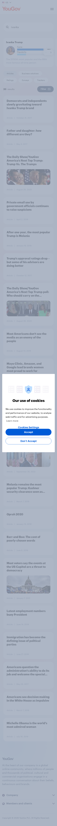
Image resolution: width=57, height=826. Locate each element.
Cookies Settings (28, 427)
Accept (28, 432)
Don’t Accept (28, 441)
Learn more (12, 420)
